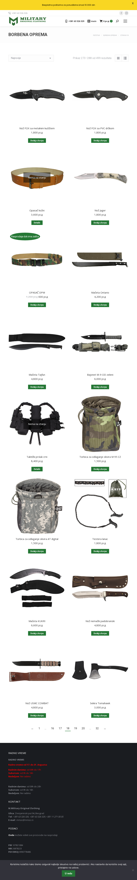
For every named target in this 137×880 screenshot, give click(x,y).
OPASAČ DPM (37, 292)
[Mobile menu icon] (125, 21)
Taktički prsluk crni (37, 456)
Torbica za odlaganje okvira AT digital (37, 539)
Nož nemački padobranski (100, 621)
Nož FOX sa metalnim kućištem (37, 128)
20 (83, 728)
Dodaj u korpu (37, 140)
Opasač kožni (36, 210)
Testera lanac (100, 539)
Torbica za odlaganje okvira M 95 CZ (100, 456)
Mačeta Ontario (100, 292)
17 (60, 728)
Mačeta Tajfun (37, 374)
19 (75, 728)
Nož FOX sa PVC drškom (100, 128)
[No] (132, 870)
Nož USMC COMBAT (37, 703)
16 (52, 728)
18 (67, 728)
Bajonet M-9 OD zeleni (100, 374)
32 (97, 728)
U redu (68, 873)
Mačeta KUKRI (37, 621)
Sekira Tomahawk (100, 703)
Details (37, 223)
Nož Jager (100, 210)
